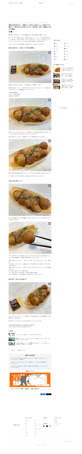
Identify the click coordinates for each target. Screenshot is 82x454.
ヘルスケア (27, 436)
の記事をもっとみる (21, 350)
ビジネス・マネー (37, 427)
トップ (9, 22)
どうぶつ (26, 434)
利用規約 (55, 423)
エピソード (27, 423)
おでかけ (26, 430)
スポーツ (35, 436)
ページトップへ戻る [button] (63, 107)
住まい (26, 427)
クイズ (35, 434)
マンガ (35, 423)
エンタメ (35, 432)
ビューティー (36, 421)
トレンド (26, 432)
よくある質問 (56, 427)
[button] (21, 3)
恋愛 (25, 425)
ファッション (27, 421)
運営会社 (55, 421)
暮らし (35, 425)
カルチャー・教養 (37, 430)
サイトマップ (45, 421)
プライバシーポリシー (58, 425)
